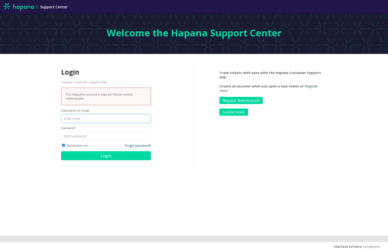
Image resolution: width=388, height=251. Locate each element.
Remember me (77, 145)
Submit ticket (234, 112)
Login (106, 155)
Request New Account (241, 100)
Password (68, 128)
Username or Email (75, 110)
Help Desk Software (348, 247)
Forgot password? (138, 145)
